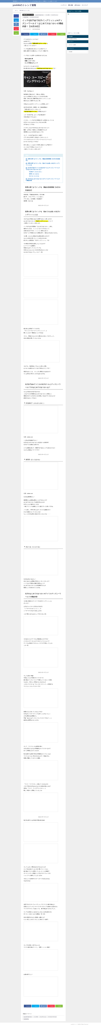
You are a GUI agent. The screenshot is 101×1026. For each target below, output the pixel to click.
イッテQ (47, 14)
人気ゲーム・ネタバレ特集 (73, 33)
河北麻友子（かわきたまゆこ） (36, 171)
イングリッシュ (55, 14)
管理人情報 (70, 5)
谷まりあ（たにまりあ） (34, 176)
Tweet (16, 20)
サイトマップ (85, 5)
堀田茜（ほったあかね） (34, 173)
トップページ (64, 5)
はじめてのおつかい (40, 14)
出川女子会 (26, 17)
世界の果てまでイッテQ (28, 14)
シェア (16, 16)
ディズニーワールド (34, 17)
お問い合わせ (77, 5)
